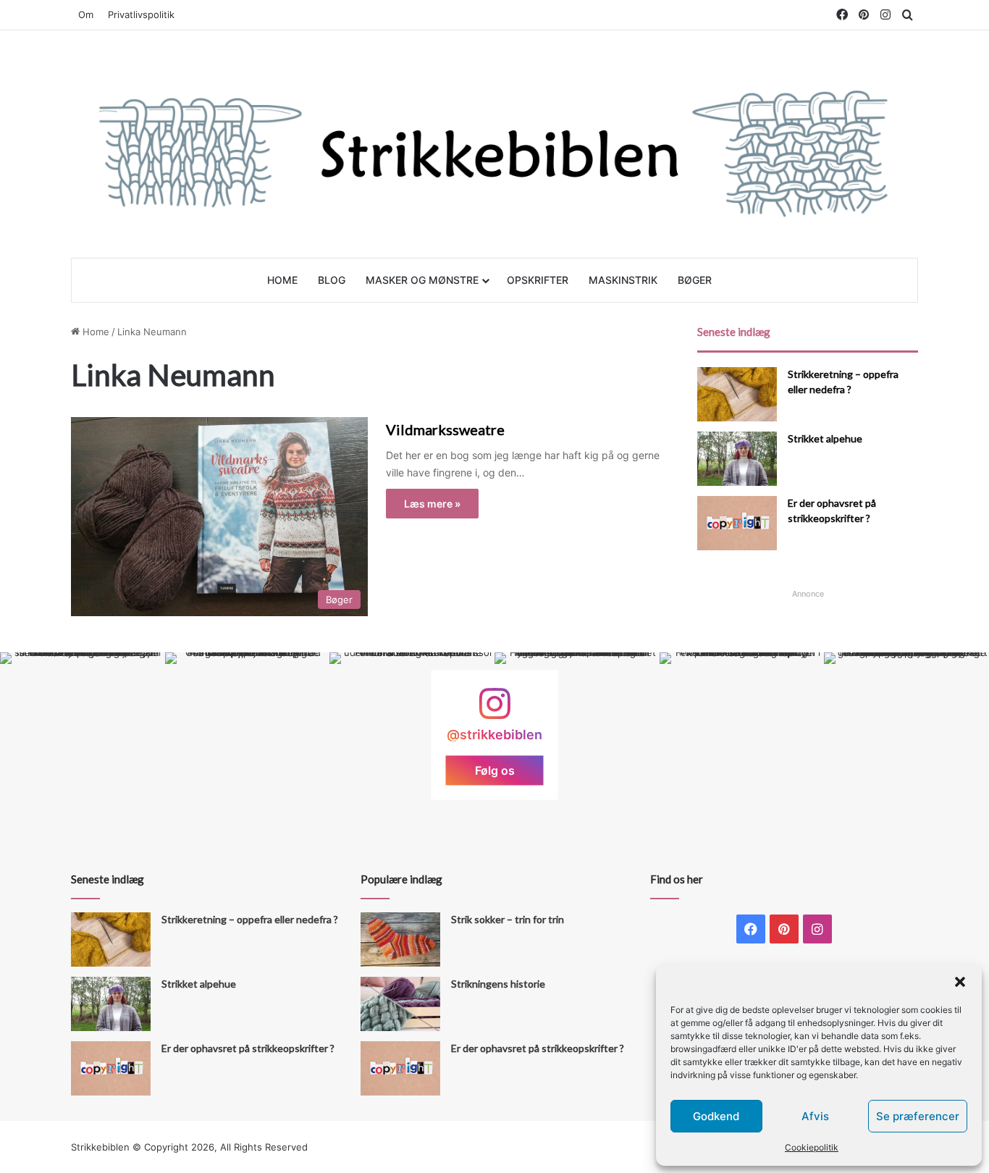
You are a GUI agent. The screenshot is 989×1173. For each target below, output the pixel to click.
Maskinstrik (623, 280)
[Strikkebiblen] (494, 144)
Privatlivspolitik (141, 14)
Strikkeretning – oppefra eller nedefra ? (249, 919)
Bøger (695, 280)
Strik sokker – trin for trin (507, 919)
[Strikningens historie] (400, 1004)
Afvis (815, 1116)
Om (85, 14)
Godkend (716, 1116)
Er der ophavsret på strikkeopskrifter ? (247, 1048)
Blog (331, 280)
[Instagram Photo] (82, 734)
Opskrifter (537, 280)
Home (282, 280)
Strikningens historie (498, 984)
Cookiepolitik (811, 1147)
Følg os (495, 770)
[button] (960, 982)
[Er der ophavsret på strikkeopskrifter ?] (737, 523)
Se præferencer (917, 1116)
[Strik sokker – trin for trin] (400, 939)
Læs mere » (432, 503)
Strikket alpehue (825, 438)
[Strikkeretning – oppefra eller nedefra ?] (737, 394)
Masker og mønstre (422, 280)
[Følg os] (494, 710)
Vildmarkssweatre (445, 429)
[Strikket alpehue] (737, 459)
